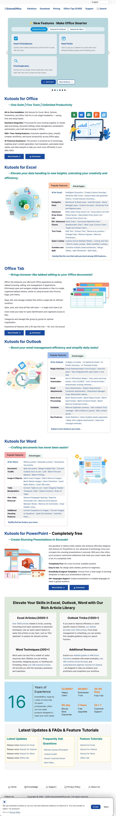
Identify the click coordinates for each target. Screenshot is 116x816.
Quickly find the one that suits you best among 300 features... (79, 256)
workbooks (91, 247)
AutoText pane (94, 202)
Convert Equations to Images (36, 510)
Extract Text (80, 231)
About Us (95, 787)
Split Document (30, 468)
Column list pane (86, 205)
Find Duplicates (21, 66)
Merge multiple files (47, 468)
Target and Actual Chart (75, 228)
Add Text (69, 231)
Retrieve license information (56, 750)
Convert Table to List (33, 488)
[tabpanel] (58, 59)
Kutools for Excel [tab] (39, 29)
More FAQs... (49, 762)
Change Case (71, 234)
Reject (106, 807)
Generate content (45, 462)
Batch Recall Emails (73, 398)
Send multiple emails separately (94, 417)
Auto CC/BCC (79, 381)
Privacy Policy (73, 787)
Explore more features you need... (66, 429)
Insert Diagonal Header (53, 488)
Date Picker (67, 43)
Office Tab (24, 758)
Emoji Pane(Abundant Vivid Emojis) (80, 368)
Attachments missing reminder (78, 384)
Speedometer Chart (74, 225)
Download (45, 8)
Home (13, 787)
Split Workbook (79, 250)
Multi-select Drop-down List (77, 212)
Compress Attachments (75, 391)
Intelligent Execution (74, 192)
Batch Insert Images (32, 478)
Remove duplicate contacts (77, 407)
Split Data (92, 250)
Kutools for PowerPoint (26, 533)
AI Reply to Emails (73, 362)
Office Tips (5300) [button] (73, 8)
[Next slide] (107, 52)
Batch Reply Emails (92, 398)
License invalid (50, 754)
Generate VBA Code (74, 195)
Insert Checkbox (50, 481)
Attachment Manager (96, 391)
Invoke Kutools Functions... (84, 199)
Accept (95, 807)
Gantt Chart (70, 221)
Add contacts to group (84, 410)
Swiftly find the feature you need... (23, 522)
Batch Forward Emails (87, 401)
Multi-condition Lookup (97, 244)
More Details (13, 156)
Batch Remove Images (51, 478)
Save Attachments (73, 388)
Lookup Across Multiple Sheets (78, 241)
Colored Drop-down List (75, 218)
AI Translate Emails (89, 365)
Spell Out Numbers (44, 513)
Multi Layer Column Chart (95, 225)
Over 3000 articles (20, 623)
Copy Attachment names (76, 394)
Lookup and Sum (101, 241)
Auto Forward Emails (95, 381)
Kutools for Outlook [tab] (58, 29)
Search (103, 8)
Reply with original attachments (80, 420)
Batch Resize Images (32, 481)
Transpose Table (31, 491)
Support (89, 8)
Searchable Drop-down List (90, 215)
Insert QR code (42, 484)
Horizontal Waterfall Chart (88, 221)
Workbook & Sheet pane (75, 202)
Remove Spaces (85, 234)
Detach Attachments (91, 388)
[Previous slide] (8, 52)
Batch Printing (38, 475)
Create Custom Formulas (95, 192)
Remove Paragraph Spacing (35, 497)
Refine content (30, 462)
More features (64, 82)
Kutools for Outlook (28, 749)
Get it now (50, 82)
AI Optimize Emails (91, 362)
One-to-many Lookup (76, 244)
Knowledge (32, 787)
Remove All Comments (48, 504)
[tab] (59, 185)
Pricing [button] (56, 8)
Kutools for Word (27, 753)
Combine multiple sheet (75, 247)
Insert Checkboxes (23, 43)
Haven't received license (54, 758)
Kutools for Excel (27, 745)
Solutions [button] (31, 8)
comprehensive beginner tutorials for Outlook (82, 665)
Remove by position (95, 231)
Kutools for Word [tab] (76, 29)
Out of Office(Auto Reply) (76, 378)
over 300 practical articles (39, 665)
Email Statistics (72, 417)
